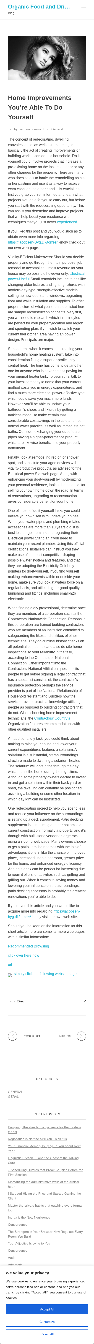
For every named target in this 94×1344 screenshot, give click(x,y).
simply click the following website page (45, 974)
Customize (47, 1322)
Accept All (47, 1309)
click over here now (23, 955)
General (57, 129)
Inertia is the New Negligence (29, 1217)
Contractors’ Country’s (52, 718)
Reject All (47, 1334)
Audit (11, 1257)
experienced (67, 222)
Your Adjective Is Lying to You (29, 1243)
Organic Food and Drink (39, 6)
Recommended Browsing (28, 946)
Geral (13, 1096)
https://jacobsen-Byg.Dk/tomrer (32, 242)
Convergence (17, 1224)
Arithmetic (15, 1265)
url (10, 965)
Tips (20, 1001)
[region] (47, 1304)
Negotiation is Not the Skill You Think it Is (37, 1139)
